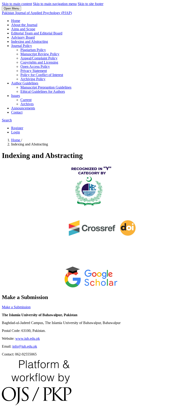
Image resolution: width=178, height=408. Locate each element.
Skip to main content (17, 4)
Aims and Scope (23, 29)
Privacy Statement (33, 71)
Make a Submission (16, 307)
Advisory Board (23, 37)
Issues (15, 96)
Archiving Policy (32, 79)
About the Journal (24, 25)
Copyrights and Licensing (39, 62)
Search (7, 120)
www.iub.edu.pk (27, 338)
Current (26, 100)
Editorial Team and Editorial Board (36, 33)
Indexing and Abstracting (29, 41)
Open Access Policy (35, 66)
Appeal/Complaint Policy (38, 58)
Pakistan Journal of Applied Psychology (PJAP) (37, 13)
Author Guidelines (24, 83)
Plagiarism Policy (33, 50)
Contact (16, 112)
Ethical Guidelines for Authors (42, 91)
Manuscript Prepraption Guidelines (45, 87)
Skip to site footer (90, 4)
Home (15, 21)
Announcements (23, 108)
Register (17, 128)
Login (15, 132)
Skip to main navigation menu (55, 4)
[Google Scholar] (92, 287)
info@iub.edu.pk (24, 346)
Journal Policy (21, 46)
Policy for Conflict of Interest (41, 75)
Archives (27, 104)
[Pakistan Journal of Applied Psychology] (89, 207)
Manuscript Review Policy (39, 54)
